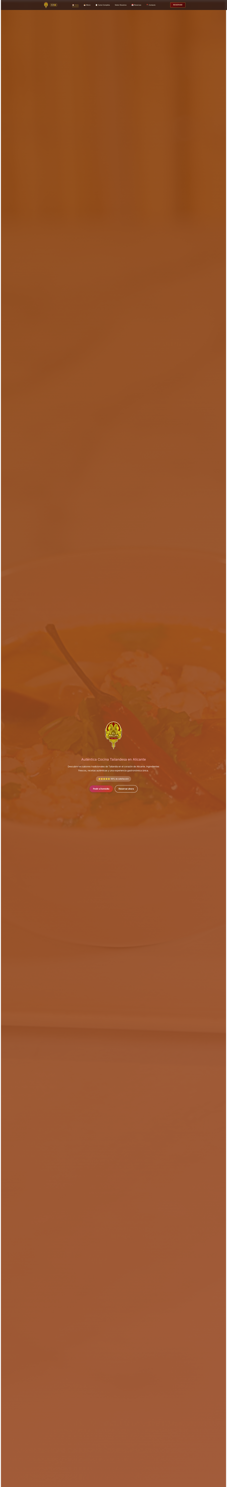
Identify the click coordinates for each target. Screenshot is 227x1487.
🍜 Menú (87, 5)
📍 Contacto (150, 5)
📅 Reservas (136, 5)
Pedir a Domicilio (101, 789)
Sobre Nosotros (121, 5)
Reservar (177, 5)
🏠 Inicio (75, 5)
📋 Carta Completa (102, 5)
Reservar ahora (126, 789)
